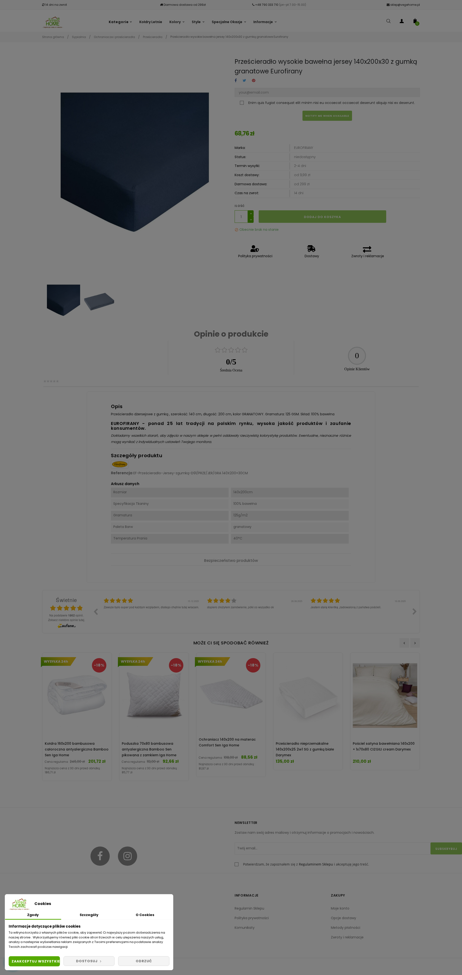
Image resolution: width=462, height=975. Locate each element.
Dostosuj (87, 961)
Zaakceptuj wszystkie (36, 961)
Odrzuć (144, 961)
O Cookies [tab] (145, 914)
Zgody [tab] (33, 914)
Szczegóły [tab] (89, 914)
